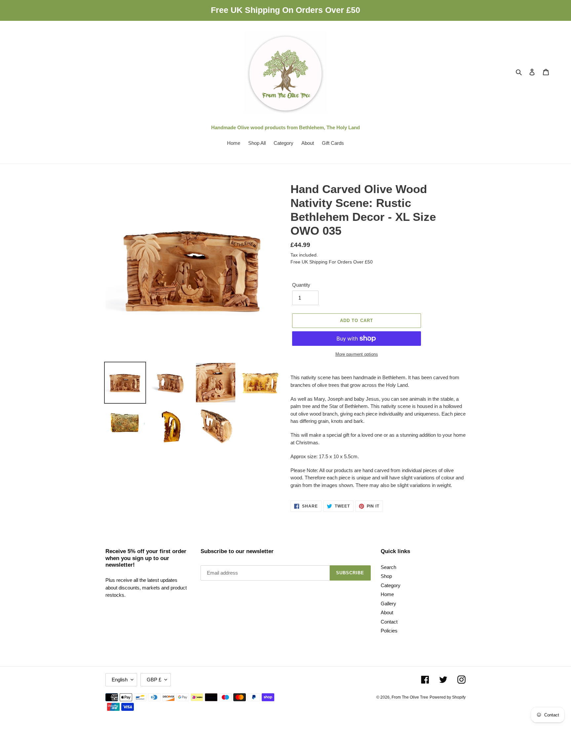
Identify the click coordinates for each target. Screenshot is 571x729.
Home (387, 594)
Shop (386, 576)
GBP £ (154, 679)
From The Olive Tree (410, 697)
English (120, 679)
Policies (389, 630)
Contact (389, 622)
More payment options (356, 354)
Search (388, 567)
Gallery (388, 603)
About (387, 612)
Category (390, 585)
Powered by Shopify (448, 697)
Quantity (301, 285)
